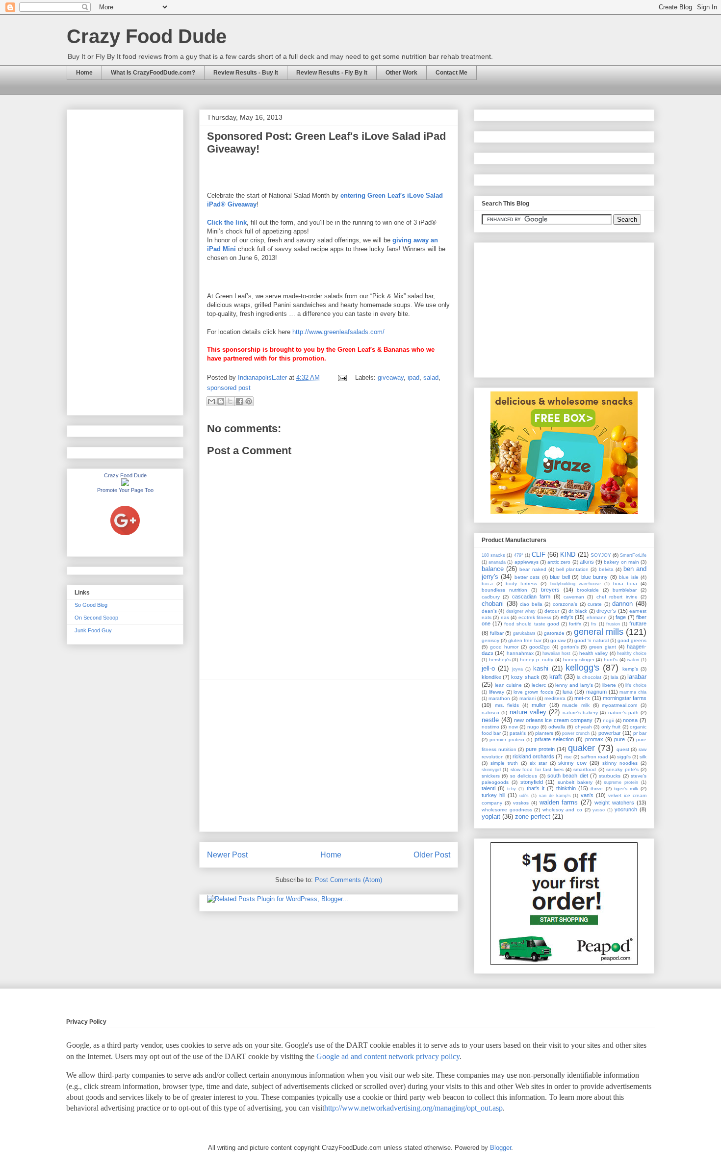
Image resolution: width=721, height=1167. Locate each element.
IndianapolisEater (263, 377)
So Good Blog (91, 605)
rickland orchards (533, 756)
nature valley (528, 712)
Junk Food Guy (93, 630)
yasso (598, 809)
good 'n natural (591, 640)
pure (619, 739)
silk (643, 756)
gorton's (570, 646)
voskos (521, 802)
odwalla (557, 726)
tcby (511, 788)
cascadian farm (531, 596)
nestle (490, 720)
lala (614, 677)
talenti (488, 788)
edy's (567, 617)
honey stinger (578, 659)
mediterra (555, 698)
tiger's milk (626, 788)
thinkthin (566, 788)
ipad (413, 377)
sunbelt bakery (575, 782)
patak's (518, 733)
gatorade (554, 633)
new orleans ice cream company (553, 720)
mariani (527, 698)
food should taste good (531, 623)
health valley (593, 653)
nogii (608, 720)
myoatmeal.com (619, 705)
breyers (550, 590)
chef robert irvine (617, 596)
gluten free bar (524, 640)
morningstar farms (624, 698)
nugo (533, 726)
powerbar (609, 733)
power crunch (576, 733)
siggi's (624, 756)
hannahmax (520, 653)
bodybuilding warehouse (575, 583)
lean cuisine (508, 685)
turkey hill (493, 795)
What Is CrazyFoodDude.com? (153, 72)
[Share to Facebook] (239, 401)
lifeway (496, 692)
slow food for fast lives (537, 769)
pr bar (639, 733)
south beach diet (567, 775)
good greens (632, 640)
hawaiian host (556, 653)
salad (430, 377)
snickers (491, 775)
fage (621, 617)
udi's (524, 795)
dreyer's (606, 611)
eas (505, 617)
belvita (606, 569)
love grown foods (533, 692)
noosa (630, 720)
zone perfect (532, 816)
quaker (581, 748)
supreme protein (621, 782)
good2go (539, 646)
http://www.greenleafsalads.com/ (338, 332)
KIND (567, 554)
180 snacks (493, 555)
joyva (517, 669)
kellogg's (582, 668)
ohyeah (583, 726)
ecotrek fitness (534, 617)
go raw (558, 640)
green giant (602, 646)
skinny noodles (620, 763)
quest (623, 749)
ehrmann (597, 617)
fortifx (575, 623)
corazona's (565, 604)
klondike (491, 677)
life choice (635, 685)
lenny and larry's (573, 685)
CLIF (538, 554)
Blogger (500, 1147)
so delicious (523, 775)
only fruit (610, 726)
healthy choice (631, 653)
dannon (622, 603)
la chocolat (589, 677)
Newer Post (227, 855)
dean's (489, 611)
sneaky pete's (622, 769)
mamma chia (632, 692)
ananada (497, 562)
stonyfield (531, 782)
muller (539, 705)
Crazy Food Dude (147, 36)
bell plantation (572, 569)
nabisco (490, 712)
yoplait (491, 816)
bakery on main (621, 562)
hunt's (611, 659)
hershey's (500, 659)
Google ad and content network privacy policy (388, 1056)
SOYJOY (601, 555)
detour (551, 611)
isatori (633, 659)
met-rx (582, 698)
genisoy (490, 640)
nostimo (490, 726)
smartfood (584, 769)
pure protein (540, 749)
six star (538, 763)
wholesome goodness (507, 809)
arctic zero (558, 562)
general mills (598, 632)
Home (84, 72)
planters (544, 733)
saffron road (594, 756)
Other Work (401, 72)
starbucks (609, 775)
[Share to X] (230, 401)
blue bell (559, 577)
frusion (613, 624)
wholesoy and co (562, 809)
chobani (493, 603)
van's (587, 795)
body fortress (521, 583)
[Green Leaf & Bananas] (328, 168)
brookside (588, 590)
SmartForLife (633, 555)
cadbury (491, 596)
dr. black (577, 611)
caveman (574, 596)
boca (487, 583)
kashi (540, 668)
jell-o (488, 668)
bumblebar (625, 590)
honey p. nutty (536, 659)
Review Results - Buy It (245, 72)
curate (595, 604)
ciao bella (531, 604)
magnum (596, 692)
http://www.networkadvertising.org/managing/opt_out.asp (413, 1108)
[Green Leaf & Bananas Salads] (328, 278)
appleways (527, 562)
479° (518, 555)
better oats (527, 577)
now (513, 726)
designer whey (521, 611)
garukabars (524, 633)
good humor (504, 646)
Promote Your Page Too (125, 490)
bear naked (532, 569)
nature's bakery (580, 712)
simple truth (504, 763)
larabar (636, 676)
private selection (554, 739)
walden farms (559, 802)
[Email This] (211, 401)
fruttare (637, 623)
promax (594, 739)
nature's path (623, 712)
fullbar (497, 633)
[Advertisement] (328, 755)
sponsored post (229, 387)
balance (493, 568)
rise (568, 756)
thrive (597, 788)
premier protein (506, 739)
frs (593, 624)
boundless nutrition (504, 590)
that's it (535, 788)
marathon (499, 698)
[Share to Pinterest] (249, 401)
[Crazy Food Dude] (125, 484)
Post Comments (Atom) (348, 879)
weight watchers (614, 802)
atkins (587, 562)
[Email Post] (342, 377)
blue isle (628, 577)
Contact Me (451, 72)
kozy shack (525, 677)
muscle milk (576, 705)
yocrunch (626, 809)
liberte (609, 685)
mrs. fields (507, 705)
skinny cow (572, 763)
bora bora (625, 583)
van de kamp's (555, 795)
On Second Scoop (96, 618)
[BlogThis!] (221, 401)
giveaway (391, 377)
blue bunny (594, 577)
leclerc (539, 685)
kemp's (630, 669)
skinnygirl (491, 769)
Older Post (431, 855)
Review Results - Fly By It (331, 72)
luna (567, 692)
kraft (555, 676)
